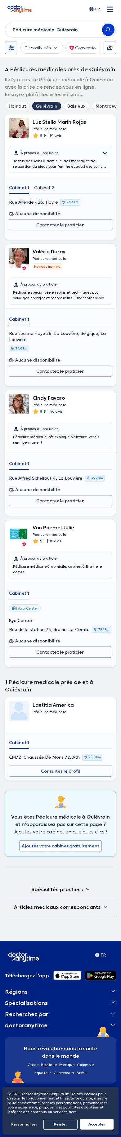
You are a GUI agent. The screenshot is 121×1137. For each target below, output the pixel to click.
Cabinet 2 (44, 187)
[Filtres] (11, 48)
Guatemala (64, 1072)
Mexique (66, 1064)
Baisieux (76, 106)
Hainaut (17, 106)
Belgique (49, 1064)
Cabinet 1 (19, 187)
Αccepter (96, 1124)
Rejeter (60, 1124)
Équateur (42, 1072)
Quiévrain (46, 106)
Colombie (85, 1064)
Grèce (33, 1064)
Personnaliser (24, 1124)
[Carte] (110, 48)
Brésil (82, 1072)
